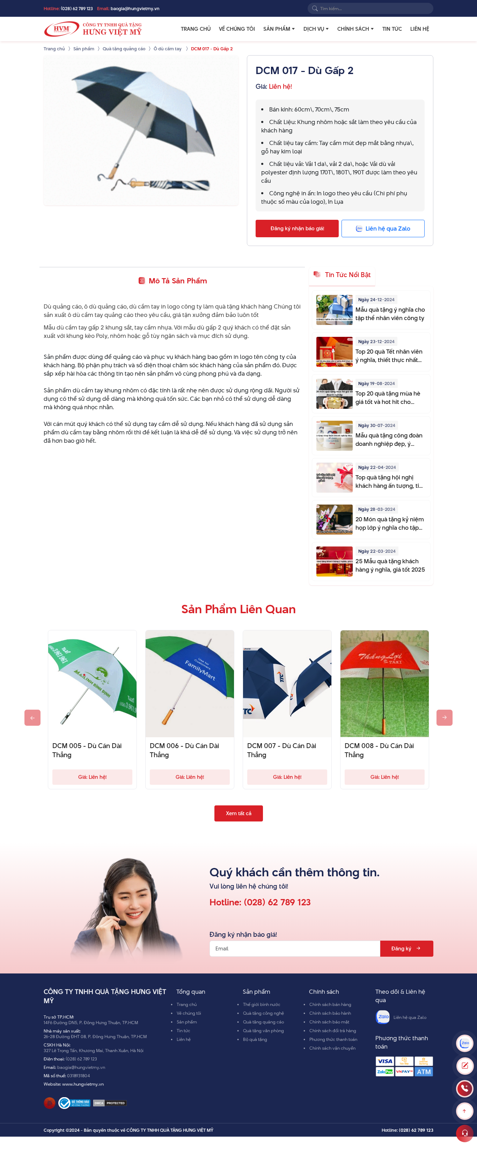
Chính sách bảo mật (329, 1021)
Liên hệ (419, 29)
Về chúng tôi (237, 29)
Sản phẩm (276, 29)
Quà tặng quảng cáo (263, 1021)
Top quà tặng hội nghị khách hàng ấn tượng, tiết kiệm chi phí (390, 481)
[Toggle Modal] (465, 1066)
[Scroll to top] (465, 1111)
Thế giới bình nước (261, 1004)
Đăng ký (401, 948)
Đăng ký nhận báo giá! (297, 228)
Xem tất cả (238, 813)
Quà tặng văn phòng (263, 1030)
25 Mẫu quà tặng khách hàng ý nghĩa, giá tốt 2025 (390, 565)
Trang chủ (196, 29)
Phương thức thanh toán (333, 1039)
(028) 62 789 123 (77, 8)
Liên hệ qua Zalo (410, 1017)
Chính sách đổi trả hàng (332, 1030)
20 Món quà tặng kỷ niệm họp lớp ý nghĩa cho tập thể (389, 523)
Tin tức (392, 29)
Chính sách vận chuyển (332, 1048)
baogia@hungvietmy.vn (135, 8)
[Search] (315, 8)
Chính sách (353, 29)
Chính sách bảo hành (330, 1013)
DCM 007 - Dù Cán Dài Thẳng (281, 750)
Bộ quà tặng (255, 1039)
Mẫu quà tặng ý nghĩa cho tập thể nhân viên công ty (390, 313)
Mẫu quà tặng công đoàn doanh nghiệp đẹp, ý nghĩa (389, 439)
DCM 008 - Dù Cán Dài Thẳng (379, 750)
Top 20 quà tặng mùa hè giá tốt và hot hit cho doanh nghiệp (387, 397)
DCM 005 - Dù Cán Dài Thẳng (87, 750)
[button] (293, 29)
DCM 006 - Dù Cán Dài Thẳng (184, 750)
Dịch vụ (313, 29)
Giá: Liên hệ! (92, 777)
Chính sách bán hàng (330, 1004)
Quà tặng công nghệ (263, 1013)
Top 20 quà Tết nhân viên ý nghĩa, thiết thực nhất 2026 (389, 355)
